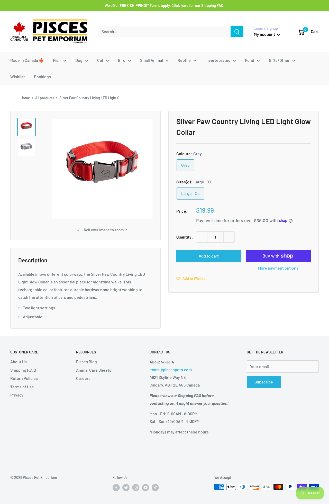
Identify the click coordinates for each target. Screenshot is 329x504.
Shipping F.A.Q (23, 370)
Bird (121, 60)
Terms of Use (22, 386)
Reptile (184, 60)
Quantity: (184, 236)
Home (25, 98)
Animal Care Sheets (93, 370)
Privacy (16, 394)
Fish (57, 60)
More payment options (278, 267)
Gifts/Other (279, 60)
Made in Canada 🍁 (27, 60)
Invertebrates (217, 60)
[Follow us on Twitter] (126, 487)
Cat (100, 60)
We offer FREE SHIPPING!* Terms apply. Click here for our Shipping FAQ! (165, 5)
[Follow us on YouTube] (145, 487)
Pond (249, 60)
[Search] (237, 31)
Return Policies (24, 378)
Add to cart (209, 255)
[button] (191, 278)
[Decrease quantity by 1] (201, 237)
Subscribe (263, 381)
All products (44, 98)
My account (265, 34)
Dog (79, 60)
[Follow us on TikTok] (155, 487)
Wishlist (17, 76)
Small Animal (151, 60)
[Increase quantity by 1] (229, 237)
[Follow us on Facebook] (116, 487)
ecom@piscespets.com (171, 369)
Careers (83, 378)
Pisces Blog (86, 361)
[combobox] (164, 31)
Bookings (42, 76)
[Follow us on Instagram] (135, 487)
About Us (18, 361)
